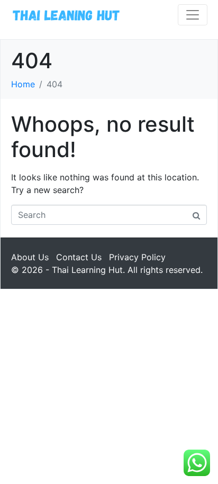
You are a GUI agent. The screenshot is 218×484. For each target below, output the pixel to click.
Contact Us (79, 257)
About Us (30, 257)
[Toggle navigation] (192, 14)
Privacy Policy (137, 257)
